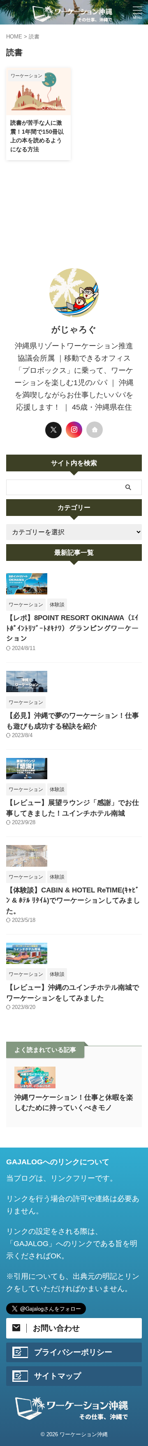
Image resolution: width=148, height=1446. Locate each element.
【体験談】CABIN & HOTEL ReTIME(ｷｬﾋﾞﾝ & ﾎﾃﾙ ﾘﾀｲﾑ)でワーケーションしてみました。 (73, 900)
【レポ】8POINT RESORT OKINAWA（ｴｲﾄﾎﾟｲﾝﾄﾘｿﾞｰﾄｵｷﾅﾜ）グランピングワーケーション (72, 628)
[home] (94, 429)
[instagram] (74, 429)
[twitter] (53, 430)
